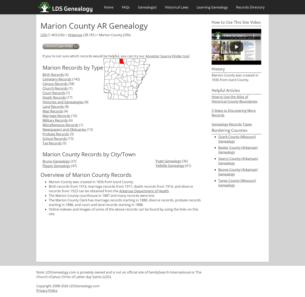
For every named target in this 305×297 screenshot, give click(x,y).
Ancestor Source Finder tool (167, 56)
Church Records (55, 88)
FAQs (126, 7)
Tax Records (52, 143)
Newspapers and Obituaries (64, 129)
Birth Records (53, 74)
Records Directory (250, 7)
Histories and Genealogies (63, 102)
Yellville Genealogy (170, 165)
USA (43, 35)
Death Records (54, 97)
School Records (55, 138)
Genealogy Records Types (232, 124)
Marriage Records (56, 115)
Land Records (53, 106)
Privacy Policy (46, 290)
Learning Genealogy (212, 7)
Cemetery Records (57, 79)
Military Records (55, 120)
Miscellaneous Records (60, 125)
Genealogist (147, 7)
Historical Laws (176, 7)
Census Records (55, 83)
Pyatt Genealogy (168, 161)
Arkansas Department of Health (144, 191)
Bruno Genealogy (56, 161)
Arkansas (75, 35)
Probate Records (56, 134)
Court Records (54, 93)
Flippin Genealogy (56, 166)
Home (108, 7)
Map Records (53, 111)
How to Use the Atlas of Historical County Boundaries (234, 99)
